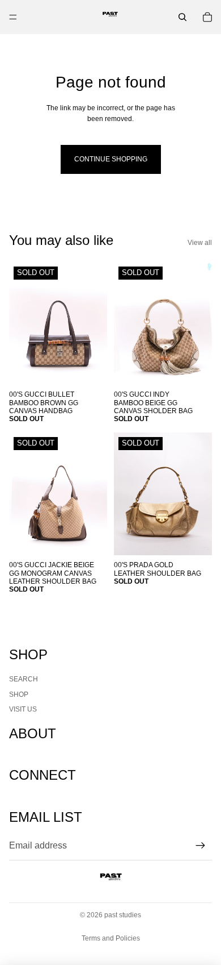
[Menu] (13, 17)
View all (200, 243)
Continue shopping (110, 159)
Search (23, 679)
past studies (122, 915)
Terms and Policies (111, 938)
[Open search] (182, 17)
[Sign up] (200, 845)
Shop (18, 694)
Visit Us (23, 709)
